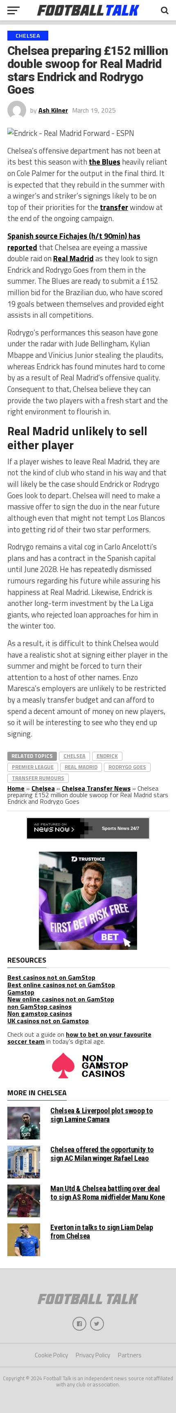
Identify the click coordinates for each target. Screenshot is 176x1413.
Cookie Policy (51, 1355)
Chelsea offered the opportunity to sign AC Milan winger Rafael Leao (102, 1153)
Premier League (33, 767)
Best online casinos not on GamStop (61, 985)
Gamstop (20, 992)
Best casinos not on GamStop (51, 977)
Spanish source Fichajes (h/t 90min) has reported (73, 241)
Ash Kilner (53, 110)
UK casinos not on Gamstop (48, 1021)
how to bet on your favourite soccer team (79, 1038)
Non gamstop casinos (39, 1013)
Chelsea (74, 756)
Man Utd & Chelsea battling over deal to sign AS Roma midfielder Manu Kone (107, 1192)
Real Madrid (73, 258)
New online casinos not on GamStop (60, 999)
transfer (114, 207)
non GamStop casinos (39, 1006)
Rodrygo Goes (127, 767)
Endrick (107, 756)
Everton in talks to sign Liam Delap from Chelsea (101, 1231)
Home (16, 788)
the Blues (104, 161)
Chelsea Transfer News (96, 788)
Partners (130, 1355)
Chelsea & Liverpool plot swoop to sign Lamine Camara (101, 1114)
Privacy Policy (93, 1355)
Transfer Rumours (38, 778)
